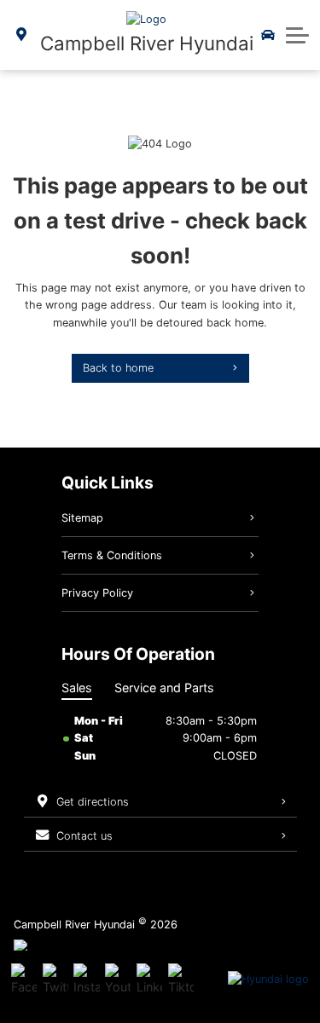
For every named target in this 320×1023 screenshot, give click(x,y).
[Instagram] (86, 979)
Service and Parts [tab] (164, 687)
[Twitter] (55, 979)
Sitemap (82, 518)
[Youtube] (118, 979)
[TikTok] (181, 979)
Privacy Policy (97, 593)
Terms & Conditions (111, 555)
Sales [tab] (76, 687)
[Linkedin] (149, 979)
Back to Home (118, 367)
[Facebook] (24, 979)
